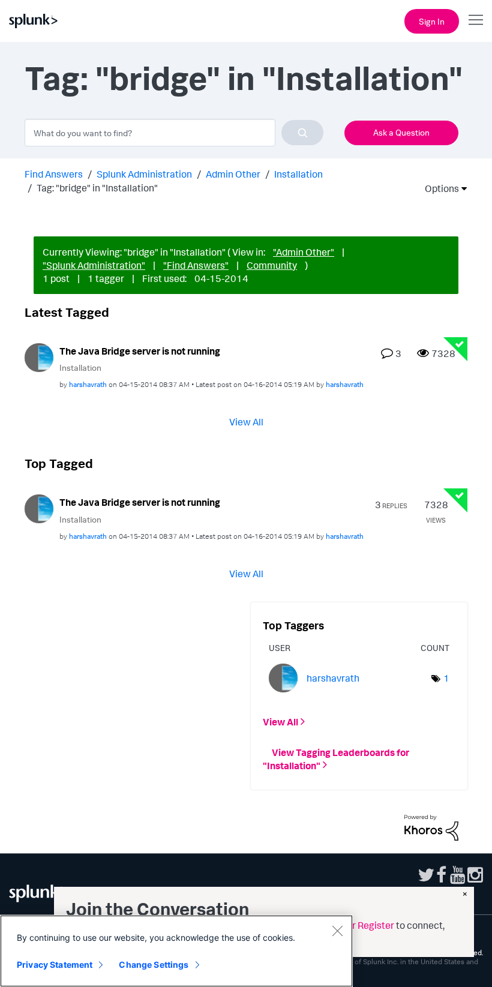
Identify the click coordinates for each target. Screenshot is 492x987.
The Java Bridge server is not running (139, 351)
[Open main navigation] (476, 19)
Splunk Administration (144, 174)
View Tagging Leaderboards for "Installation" (336, 758)
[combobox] (174, 132)
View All (246, 422)
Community (272, 265)
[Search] (302, 132)
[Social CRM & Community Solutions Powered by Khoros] (431, 826)
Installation (298, 174)
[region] (176, 951)
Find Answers (54, 174)
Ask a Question (401, 132)
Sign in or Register (355, 925)
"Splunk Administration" (94, 265)
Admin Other (233, 174)
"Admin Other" (303, 252)
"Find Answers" (196, 265)
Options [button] (438, 188)
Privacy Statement (54, 964)
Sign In (432, 21)
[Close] (337, 931)
